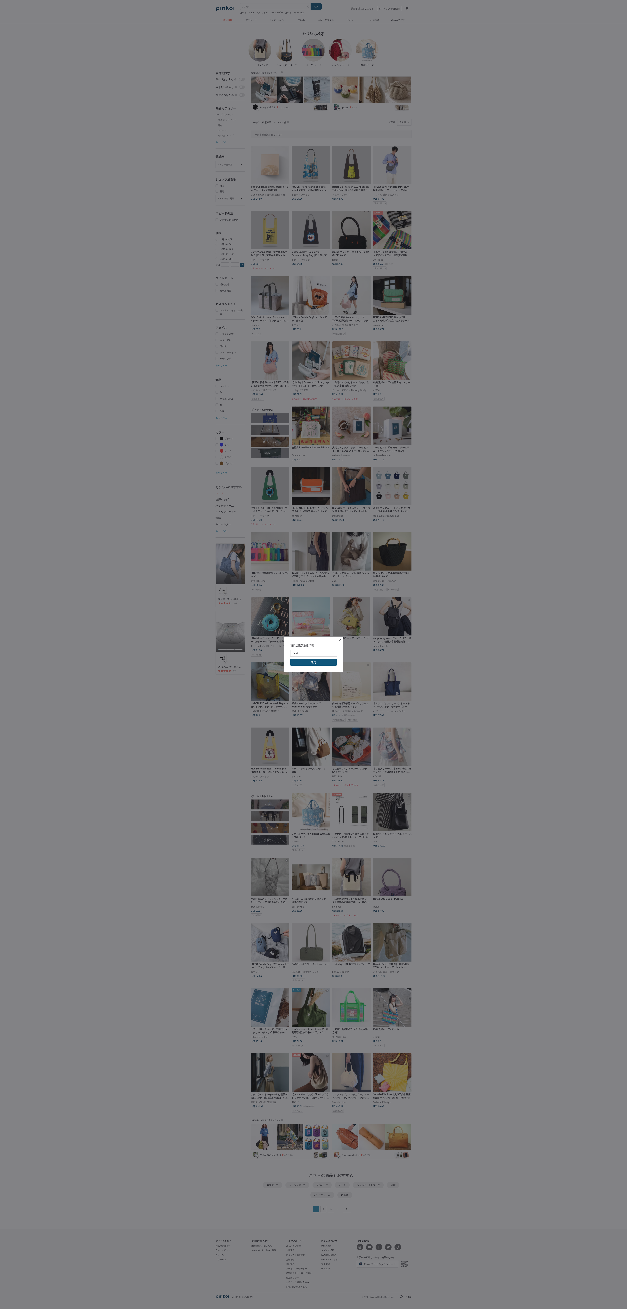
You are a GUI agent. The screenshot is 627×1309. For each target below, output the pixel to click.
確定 (313, 662)
